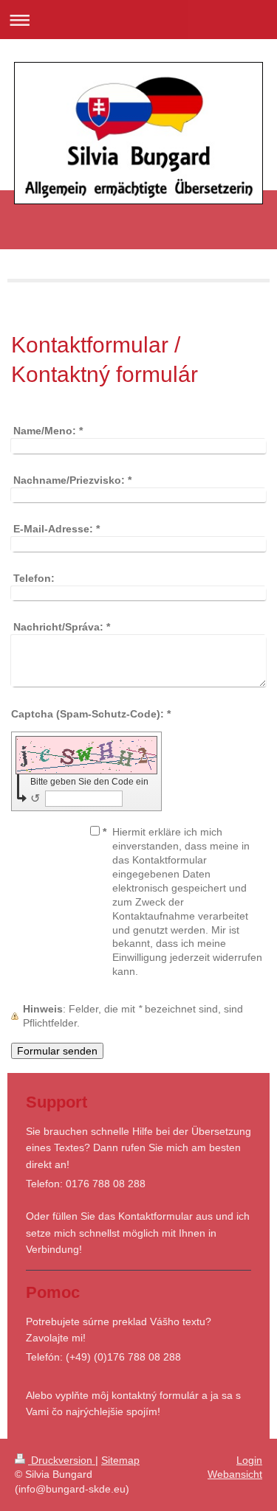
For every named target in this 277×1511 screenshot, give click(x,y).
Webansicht (235, 1474)
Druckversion (61, 1460)
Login (249, 1460)
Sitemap (120, 1460)
